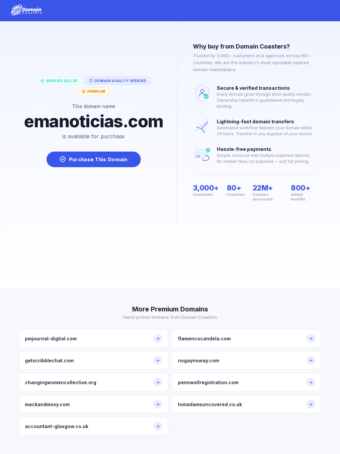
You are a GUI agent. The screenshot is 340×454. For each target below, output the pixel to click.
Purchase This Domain (98, 159)
